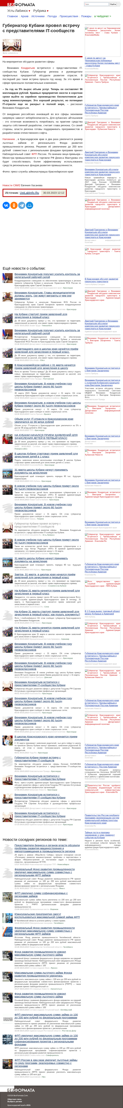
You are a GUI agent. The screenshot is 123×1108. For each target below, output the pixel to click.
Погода (52, 16)
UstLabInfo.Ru (29, 192)
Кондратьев (28, 68)
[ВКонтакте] (6, 205)
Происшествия (69, 16)
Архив (24, 16)
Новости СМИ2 (11, 185)
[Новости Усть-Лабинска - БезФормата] (18, 3)
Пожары (86, 16)
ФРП (34, 154)
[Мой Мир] (29, 205)
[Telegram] (21, 205)
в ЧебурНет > (102, 16)
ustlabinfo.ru (13, 53)
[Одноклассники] (14, 205)
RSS (28, 1105)
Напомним (9, 139)
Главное (12, 16)
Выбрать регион (15, 1102)
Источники (38, 16)
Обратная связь (15, 1099)
